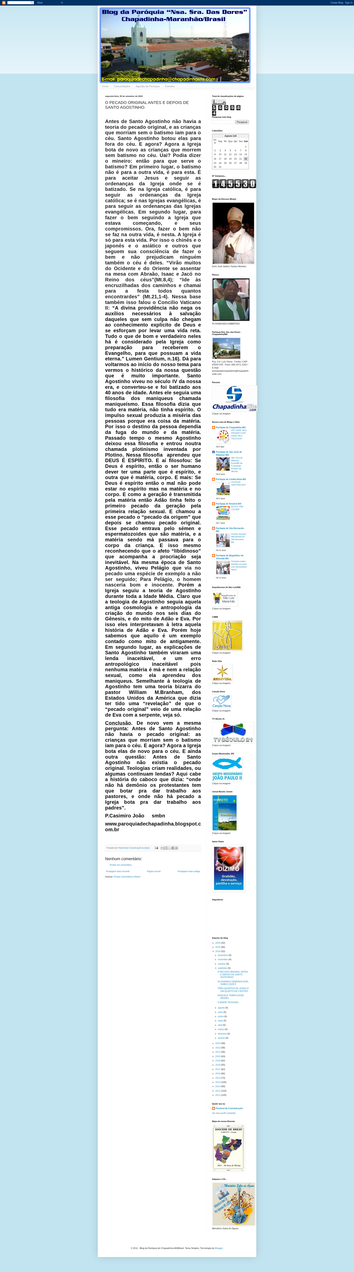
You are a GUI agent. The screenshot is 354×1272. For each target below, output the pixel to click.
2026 (218, 943)
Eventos (170, 86)
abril (220, 1025)
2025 (218, 947)
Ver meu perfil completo (224, 1113)
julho (220, 1012)
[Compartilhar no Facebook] (173, 848)
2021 (218, 1052)
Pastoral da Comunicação (229, 1108)
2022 (218, 1047)
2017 (218, 1069)
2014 (218, 1082)
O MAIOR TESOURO (228, 1002)
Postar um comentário (121, 865)
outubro (222, 964)
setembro (223, 968)
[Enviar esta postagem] (156, 848)
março (221, 1029)
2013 (218, 1086)
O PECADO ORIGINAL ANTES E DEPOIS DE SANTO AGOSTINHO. (233, 974)
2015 (218, 1078)
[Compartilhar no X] (169, 848)
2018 (218, 1065)
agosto (221, 1007)
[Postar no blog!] (166, 848)
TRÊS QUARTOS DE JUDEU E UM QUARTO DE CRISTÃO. (233, 989)
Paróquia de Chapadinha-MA (231, 427)
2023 (218, 1043)
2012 (218, 1091)
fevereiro (222, 1033)
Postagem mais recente (118, 871)
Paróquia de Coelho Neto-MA (231, 479)
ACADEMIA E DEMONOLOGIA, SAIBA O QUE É (233, 982)
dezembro (223, 955)
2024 (218, 951)
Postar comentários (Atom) (127, 876)
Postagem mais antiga (189, 871)
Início (105, 86)
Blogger (219, 1248)
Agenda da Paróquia (148, 86)
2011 (218, 1095)
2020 (218, 1056)
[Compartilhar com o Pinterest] (176, 848)
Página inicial (154, 871)
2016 (218, 1073)
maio (220, 1020)
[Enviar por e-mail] (162, 848)
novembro (223, 959)
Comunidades (122, 86)
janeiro (221, 1038)
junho (221, 1016)
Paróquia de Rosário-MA (229, 503)
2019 (218, 1060)
